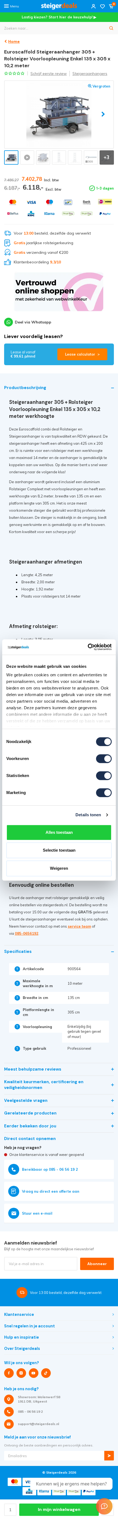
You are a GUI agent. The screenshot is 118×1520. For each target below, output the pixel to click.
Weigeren (59, 868)
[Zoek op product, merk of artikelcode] (111, 28)
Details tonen (88, 814)
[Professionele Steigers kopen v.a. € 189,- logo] (59, 6)
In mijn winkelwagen (59, 1509)
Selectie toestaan (59, 850)
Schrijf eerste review (48, 73)
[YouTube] (33, 1373)
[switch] (104, 758)
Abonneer (97, 1263)
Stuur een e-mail (37, 1213)
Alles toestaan (59, 832)
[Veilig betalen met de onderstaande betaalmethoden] (13, 202)
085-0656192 (26, 933)
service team (79, 926)
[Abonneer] (109, 1455)
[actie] (58, 294)
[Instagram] (21, 1373)
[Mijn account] (93, 6)
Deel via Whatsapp (33, 322)
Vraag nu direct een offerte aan (50, 1191)
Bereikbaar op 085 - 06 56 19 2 (50, 1169)
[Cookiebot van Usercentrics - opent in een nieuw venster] (88, 647)
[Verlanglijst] (102, 6)
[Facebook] (9, 1373)
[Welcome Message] (104, 1506)
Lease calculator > (82, 354)
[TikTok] (46, 1373)
